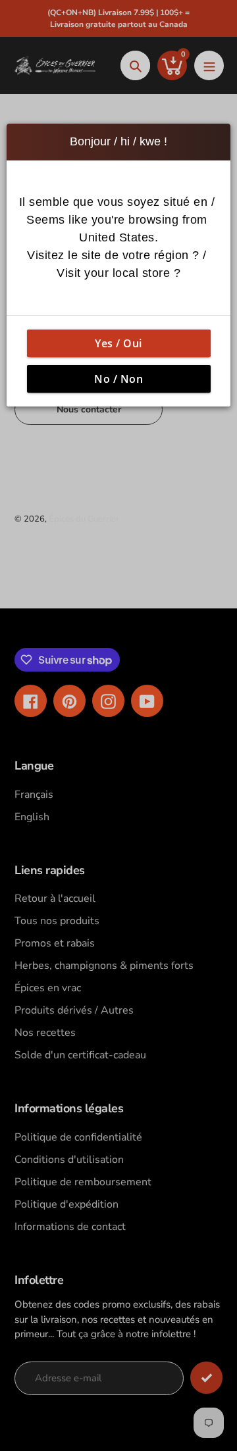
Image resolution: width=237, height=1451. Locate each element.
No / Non (118, 379)
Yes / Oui (118, 343)
